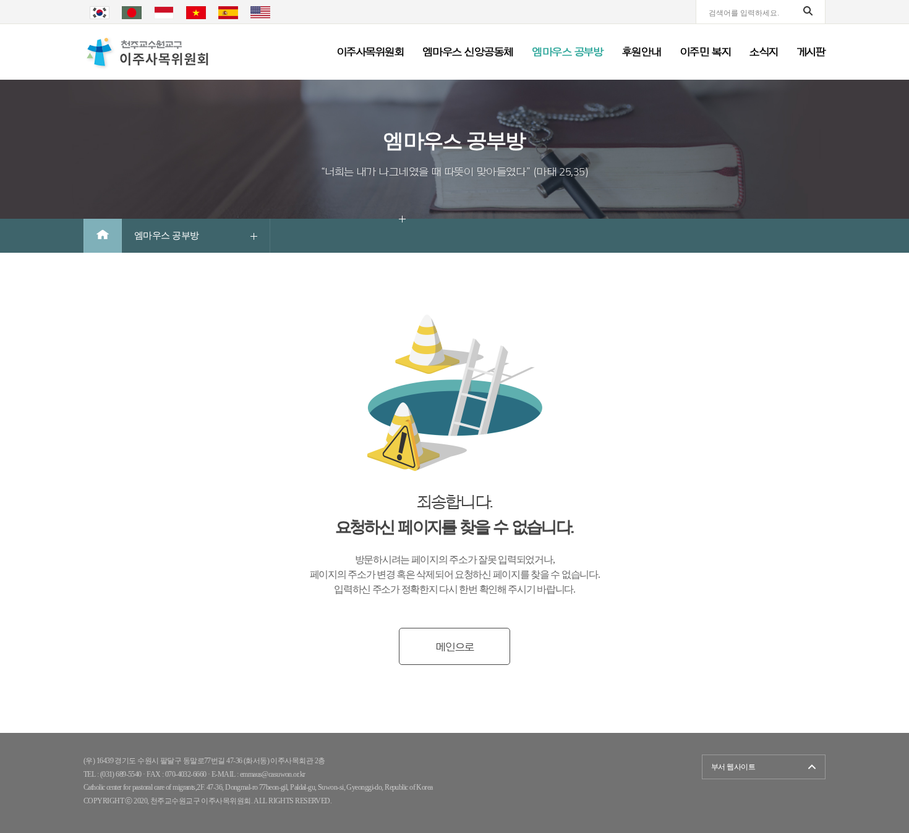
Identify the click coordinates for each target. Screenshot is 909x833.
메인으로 (454, 647)
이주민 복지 (706, 51)
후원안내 (642, 51)
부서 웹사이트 (733, 767)
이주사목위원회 (370, 51)
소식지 (763, 51)
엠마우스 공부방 (568, 51)
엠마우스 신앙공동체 (467, 51)
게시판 (811, 51)
